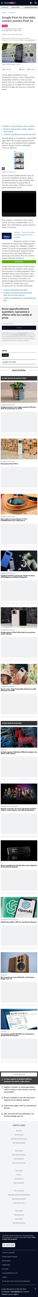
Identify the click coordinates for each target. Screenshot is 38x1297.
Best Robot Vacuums (19, 1223)
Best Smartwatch (19, 1183)
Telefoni (4, 12)
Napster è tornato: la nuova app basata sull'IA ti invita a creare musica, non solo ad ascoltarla (20, 1089)
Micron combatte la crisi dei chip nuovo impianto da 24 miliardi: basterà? (19, 1099)
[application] (19, 203)
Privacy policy (6, 1261)
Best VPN (19, 1130)
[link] (7, 236)
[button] (2, 3)
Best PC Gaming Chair (19, 1163)
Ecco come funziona (30, 40)
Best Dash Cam (19, 1215)
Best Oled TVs (19, 1179)
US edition (15, 1292)
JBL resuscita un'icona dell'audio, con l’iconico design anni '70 (19, 1115)
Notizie (5, 26)
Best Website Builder (19, 1143)
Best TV (19, 1174)
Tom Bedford (8, 29)
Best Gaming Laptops (19, 1154)
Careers (4, 1277)
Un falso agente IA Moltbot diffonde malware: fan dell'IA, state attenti (18, 1080)
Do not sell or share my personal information (16, 1281)
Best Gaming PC (19, 1159)
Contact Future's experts (9, 1257)
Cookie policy (6, 1265)
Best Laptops (19, 1150)
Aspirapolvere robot (31, 7)
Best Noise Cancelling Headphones (19, 1194)
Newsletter (32, 69)
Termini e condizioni (8, 1252)
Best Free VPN (19, 1134)
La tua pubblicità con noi (10, 1273)
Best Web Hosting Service (19, 1139)
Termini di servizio (23, 333)
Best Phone (19, 1170)
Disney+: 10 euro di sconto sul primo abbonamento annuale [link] (24, 234)
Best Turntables (19, 1190)
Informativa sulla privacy (19, 335)
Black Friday (15, 7)
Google (24, 75)
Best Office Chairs (19, 1203)
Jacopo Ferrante (17, 29)
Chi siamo (5, 1269)
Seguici (23, 69)
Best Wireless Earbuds (19, 1199)
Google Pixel (12, 12)
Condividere (8, 69)
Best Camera (19, 1210)
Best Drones (19, 1219)
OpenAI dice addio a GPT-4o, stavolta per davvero (20, 1107)
